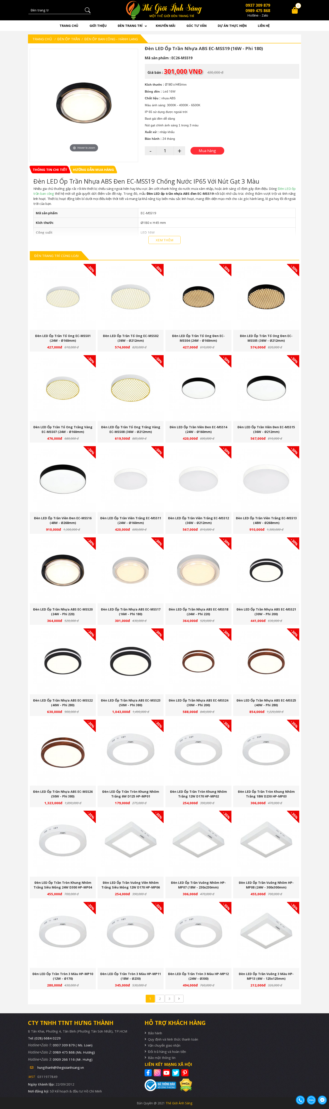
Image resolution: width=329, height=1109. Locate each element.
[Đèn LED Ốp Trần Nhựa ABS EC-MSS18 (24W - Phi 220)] (198, 570)
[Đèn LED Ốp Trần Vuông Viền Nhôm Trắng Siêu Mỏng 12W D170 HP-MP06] (131, 844)
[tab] (49, 170)
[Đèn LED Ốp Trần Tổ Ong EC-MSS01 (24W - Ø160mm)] (63, 297)
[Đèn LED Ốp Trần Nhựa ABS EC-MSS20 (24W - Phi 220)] (63, 570)
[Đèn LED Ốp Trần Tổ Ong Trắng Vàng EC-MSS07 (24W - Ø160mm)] (63, 388)
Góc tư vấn (196, 25)
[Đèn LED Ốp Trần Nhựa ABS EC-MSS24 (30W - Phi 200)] (198, 661)
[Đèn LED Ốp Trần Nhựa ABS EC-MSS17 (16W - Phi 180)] (131, 570)
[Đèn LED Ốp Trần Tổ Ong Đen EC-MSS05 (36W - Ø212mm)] (266, 297)
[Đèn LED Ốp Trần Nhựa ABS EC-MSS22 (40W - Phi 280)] (63, 661)
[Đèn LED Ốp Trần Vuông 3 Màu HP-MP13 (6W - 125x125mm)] (266, 935)
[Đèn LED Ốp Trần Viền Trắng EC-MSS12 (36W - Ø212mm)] (198, 479)
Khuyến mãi (165, 25)
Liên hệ (264, 25)
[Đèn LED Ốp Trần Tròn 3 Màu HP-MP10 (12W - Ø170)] (63, 935)
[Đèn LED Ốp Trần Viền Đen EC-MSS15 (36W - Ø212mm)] (266, 388)
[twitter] (176, 1072)
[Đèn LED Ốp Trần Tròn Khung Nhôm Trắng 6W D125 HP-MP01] (131, 753)
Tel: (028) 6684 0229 (44, 1038)
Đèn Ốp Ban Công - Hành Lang (111, 39)
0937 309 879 (258, 5)
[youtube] (167, 1072)
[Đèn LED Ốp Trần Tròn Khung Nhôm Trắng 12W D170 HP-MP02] (198, 753)
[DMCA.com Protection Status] (184, 1085)
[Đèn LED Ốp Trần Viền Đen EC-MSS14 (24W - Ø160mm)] (198, 388)
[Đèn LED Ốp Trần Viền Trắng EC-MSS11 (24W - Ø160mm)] (131, 479)
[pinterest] (185, 1072)
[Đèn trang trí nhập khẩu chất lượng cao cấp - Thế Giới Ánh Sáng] (164, 10)
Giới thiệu (98, 25)
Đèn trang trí (130, 25)
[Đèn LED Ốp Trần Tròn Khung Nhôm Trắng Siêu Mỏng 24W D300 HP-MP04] (63, 844)
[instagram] (158, 1072)
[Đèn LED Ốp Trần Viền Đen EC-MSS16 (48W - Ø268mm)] (63, 479)
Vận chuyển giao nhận (164, 1045)
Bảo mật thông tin (161, 1057)
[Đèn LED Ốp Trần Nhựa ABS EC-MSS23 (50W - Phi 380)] (131, 661)
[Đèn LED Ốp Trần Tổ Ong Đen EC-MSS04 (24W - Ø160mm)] (198, 297)
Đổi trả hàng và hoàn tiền (167, 1051)
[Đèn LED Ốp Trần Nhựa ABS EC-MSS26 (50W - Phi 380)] (63, 753)
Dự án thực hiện (232, 25)
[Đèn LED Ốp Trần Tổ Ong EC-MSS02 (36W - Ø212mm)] (131, 297)
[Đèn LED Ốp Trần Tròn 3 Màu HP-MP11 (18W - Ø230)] (131, 935)
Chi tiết (61, 299)
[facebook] (149, 1072)
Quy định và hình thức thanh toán (173, 1039)
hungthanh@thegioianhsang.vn (60, 1067)
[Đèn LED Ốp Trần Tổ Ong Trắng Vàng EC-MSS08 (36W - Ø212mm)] (131, 388)
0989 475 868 (258, 10)
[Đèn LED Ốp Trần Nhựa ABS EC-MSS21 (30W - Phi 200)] (266, 570)
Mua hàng (64, 299)
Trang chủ (69, 25)
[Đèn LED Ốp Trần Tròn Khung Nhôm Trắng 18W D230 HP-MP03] (266, 753)
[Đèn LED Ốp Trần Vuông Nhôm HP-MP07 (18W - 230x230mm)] (198, 844)
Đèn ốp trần (68, 39)
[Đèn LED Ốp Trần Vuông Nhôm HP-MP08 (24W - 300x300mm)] (266, 844)
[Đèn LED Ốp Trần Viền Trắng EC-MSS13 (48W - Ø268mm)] (266, 479)
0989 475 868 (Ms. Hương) (74, 1052)
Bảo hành (155, 1033)
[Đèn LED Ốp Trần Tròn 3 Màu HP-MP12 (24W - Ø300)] (198, 935)
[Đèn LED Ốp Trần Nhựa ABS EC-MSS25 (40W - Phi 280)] (266, 661)
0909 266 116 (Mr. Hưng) (72, 1059)
